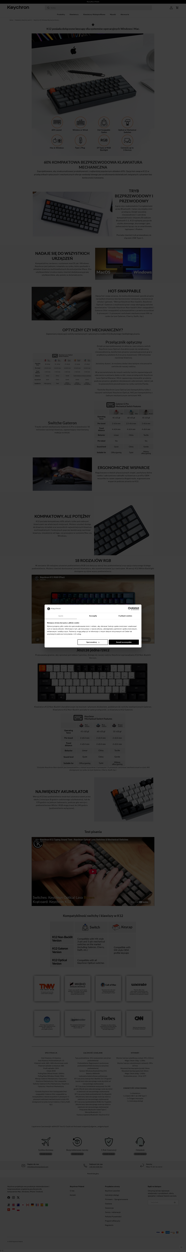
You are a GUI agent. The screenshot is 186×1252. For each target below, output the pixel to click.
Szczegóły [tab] (93, 616)
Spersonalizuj (91, 642)
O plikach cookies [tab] (125, 616)
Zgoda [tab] (60, 616)
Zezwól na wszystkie (124, 642)
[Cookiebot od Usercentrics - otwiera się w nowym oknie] (129, 608)
